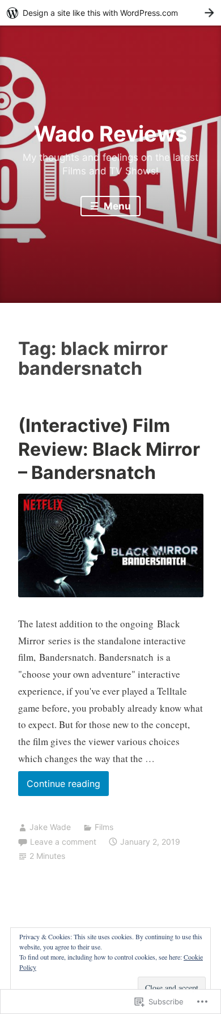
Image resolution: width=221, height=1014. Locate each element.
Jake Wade (50, 827)
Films (104, 827)
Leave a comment (63, 841)
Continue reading (59, 786)
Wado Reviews (110, 134)
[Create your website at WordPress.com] (110, 12)
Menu (116, 206)
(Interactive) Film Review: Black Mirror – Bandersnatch (109, 449)
